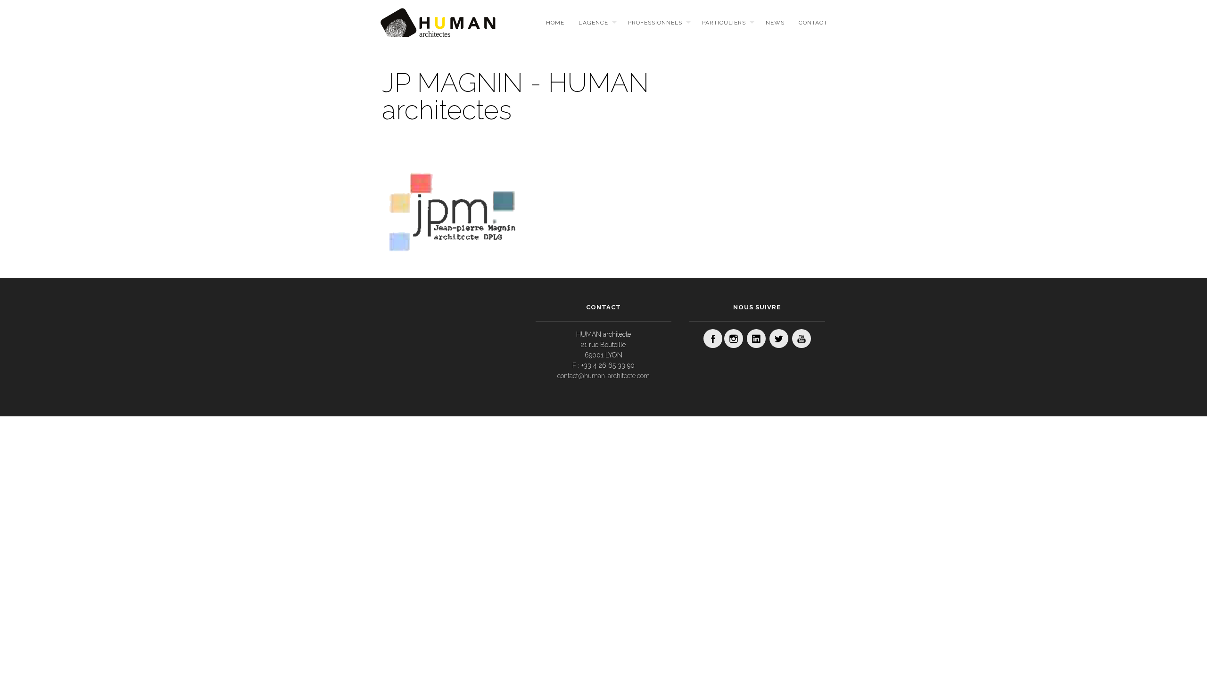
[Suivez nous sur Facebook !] (712, 338)
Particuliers (724, 22)
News (775, 22)
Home (555, 22)
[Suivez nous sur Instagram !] (733, 338)
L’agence (593, 22)
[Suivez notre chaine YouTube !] (801, 338)
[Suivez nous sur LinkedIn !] (756, 338)
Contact (813, 22)
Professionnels (655, 22)
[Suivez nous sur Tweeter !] (778, 338)
